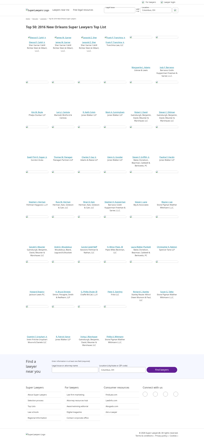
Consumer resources (116, 387)
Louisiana (43, 19)
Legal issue (110, 7)
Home (28, 19)
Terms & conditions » (145, 435)
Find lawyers (162, 369)
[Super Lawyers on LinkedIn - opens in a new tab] (175, 394)
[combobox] (119, 10)
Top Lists (35, 19)
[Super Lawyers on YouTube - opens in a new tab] (165, 394)
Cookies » (174, 435)
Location (145, 7)
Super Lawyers (35, 387)
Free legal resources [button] (83, 9)
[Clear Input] (132, 10)
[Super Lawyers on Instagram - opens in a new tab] (155, 394)
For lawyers (72, 387)
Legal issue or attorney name (65, 365)
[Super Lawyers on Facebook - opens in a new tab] (145, 394)
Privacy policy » (162, 435)
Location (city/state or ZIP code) (113, 365)
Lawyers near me (60, 9)
